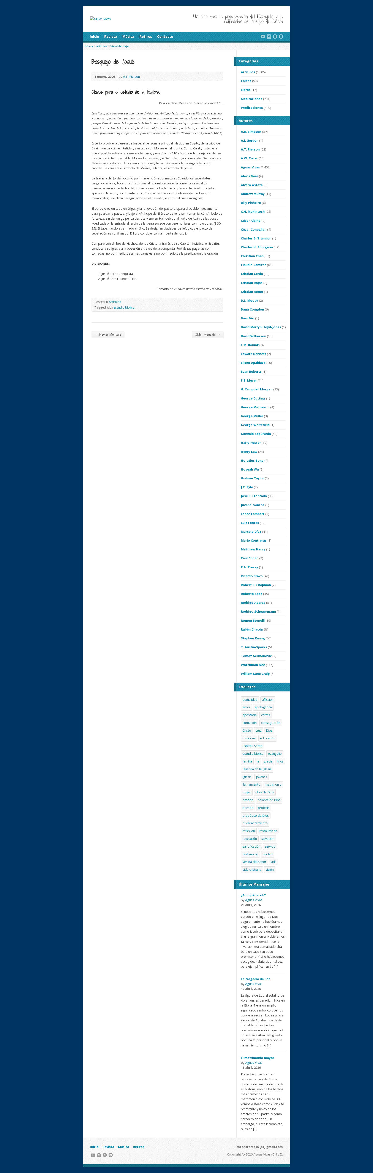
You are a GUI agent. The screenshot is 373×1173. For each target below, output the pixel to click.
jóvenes (261, 777)
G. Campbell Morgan (256, 389)
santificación (251, 846)
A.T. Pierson (131, 77)
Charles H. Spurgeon (257, 247)
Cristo (247, 730)
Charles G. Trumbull (256, 238)
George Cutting (253, 398)
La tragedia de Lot (255, 979)
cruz (258, 730)
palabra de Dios (269, 800)
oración (248, 800)
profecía (264, 808)
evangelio (275, 753)
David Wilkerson (253, 336)
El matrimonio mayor (257, 1058)
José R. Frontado (254, 496)
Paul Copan (249, 558)
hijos (280, 761)
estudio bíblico (124, 307)
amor (246, 707)
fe (257, 761)
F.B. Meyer (249, 380)
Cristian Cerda (252, 274)
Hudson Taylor (252, 478)
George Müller (252, 416)
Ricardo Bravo (252, 576)
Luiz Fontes (250, 523)
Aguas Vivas (250, 167)
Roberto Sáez (251, 594)
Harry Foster (251, 443)
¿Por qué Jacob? (253, 895)
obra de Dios (264, 792)
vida (274, 862)
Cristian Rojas (251, 283)
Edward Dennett (253, 354)
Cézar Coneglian (253, 229)
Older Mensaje (207, 334)
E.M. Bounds (250, 345)
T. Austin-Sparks (254, 647)
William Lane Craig (255, 674)
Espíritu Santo (252, 746)
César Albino (251, 221)
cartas (265, 715)
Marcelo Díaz (251, 531)
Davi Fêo (247, 318)
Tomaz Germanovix (256, 656)
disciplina (249, 738)
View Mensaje (120, 46)
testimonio (250, 854)
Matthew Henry (253, 549)
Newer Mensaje (107, 334)
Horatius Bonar (253, 460)
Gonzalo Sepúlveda (256, 434)
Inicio (94, 36)
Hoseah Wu (250, 469)
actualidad (250, 699)
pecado (248, 808)
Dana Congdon (252, 309)
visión (270, 869)
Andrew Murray (253, 194)
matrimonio (273, 784)
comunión (250, 723)
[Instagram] (269, 36)
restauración (268, 831)
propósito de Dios (256, 815)
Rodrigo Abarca (253, 603)
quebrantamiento (255, 823)
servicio (270, 846)
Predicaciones (252, 108)
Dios (269, 730)
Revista (110, 36)
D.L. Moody (249, 300)
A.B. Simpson (251, 132)
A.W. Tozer (249, 158)
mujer (247, 792)
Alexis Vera (249, 176)
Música (128, 36)
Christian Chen (252, 256)
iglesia (247, 777)
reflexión (249, 831)
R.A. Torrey (249, 567)
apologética (263, 707)
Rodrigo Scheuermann (258, 611)
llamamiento (251, 784)
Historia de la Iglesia (257, 769)
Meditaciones (251, 99)
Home (89, 46)
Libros (246, 90)
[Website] (275, 36)
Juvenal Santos (252, 505)
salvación (267, 839)
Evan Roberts (251, 371)
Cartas (246, 81)
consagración (270, 723)
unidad (267, 854)
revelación (250, 839)
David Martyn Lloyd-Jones (261, 327)
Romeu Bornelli (253, 620)
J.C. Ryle (247, 487)
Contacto (165, 36)
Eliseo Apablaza (253, 363)
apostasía (250, 715)
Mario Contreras (254, 540)
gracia (268, 761)
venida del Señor (254, 862)
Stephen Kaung (253, 638)
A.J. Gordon (249, 140)
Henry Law (249, 452)
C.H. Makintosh (253, 211)
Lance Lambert (252, 514)
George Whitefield (255, 425)
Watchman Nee (253, 665)
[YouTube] (263, 36)
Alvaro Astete (252, 185)
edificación (267, 738)
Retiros (145, 36)
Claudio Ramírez (253, 265)
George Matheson (255, 407)
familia (247, 761)
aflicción (267, 699)
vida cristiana (252, 869)
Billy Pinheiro (251, 203)
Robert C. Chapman (256, 585)
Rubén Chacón (252, 629)
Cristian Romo (252, 292)
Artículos (101, 46)
